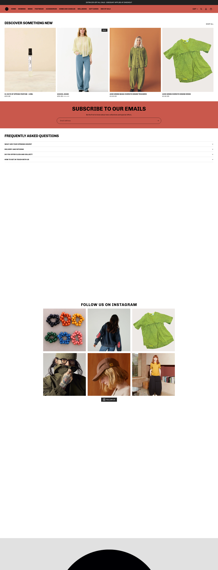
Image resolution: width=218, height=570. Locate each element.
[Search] (201, 8)
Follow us (110, 400)
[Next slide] (105, 59)
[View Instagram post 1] (64, 330)
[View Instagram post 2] (109, 330)
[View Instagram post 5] (109, 374)
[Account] (205, 8)
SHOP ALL (209, 24)
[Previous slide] (60, 59)
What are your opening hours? (18, 144)
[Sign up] (158, 121)
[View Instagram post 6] (153, 374)
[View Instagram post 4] (64, 374)
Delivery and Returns (14, 149)
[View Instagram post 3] (153, 330)
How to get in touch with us (17, 159)
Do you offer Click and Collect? (19, 154)
